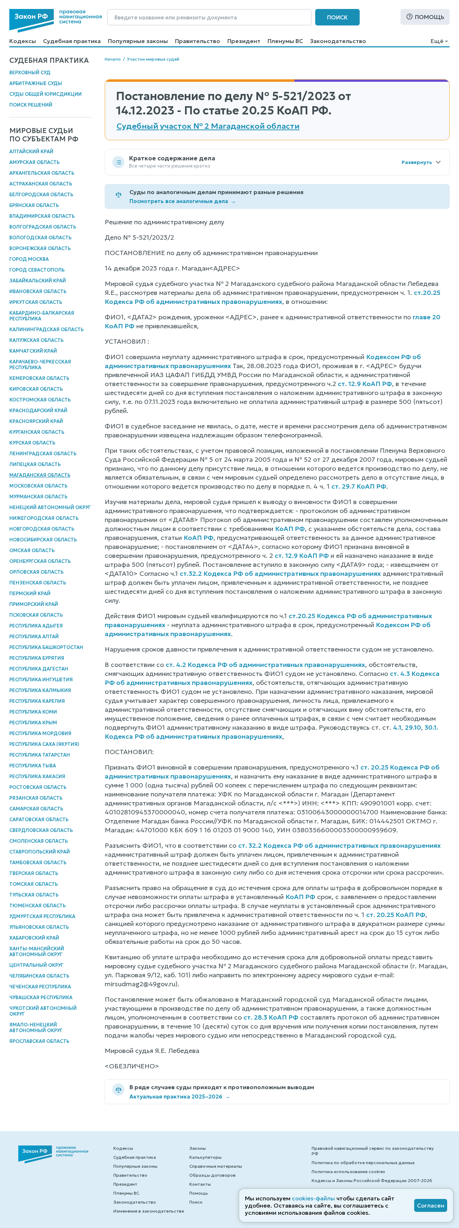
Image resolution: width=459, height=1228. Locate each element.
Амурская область (34, 162)
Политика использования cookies (348, 1171)
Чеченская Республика (40, 987)
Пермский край (30, 594)
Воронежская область (40, 248)
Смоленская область (38, 841)
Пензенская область (37, 583)
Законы (197, 1148)
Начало (113, 59)
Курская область (32, 443)
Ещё (437, 40)
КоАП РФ (290, 528)
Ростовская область (37, 787)
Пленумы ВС (285, 40)
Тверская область (33, 873)
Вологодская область (40, 238)
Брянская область (34, 205)
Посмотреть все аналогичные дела (182, 201)
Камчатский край (33, 351)
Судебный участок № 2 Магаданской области (208, 126)
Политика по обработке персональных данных (363, 1162)
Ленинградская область (42, 454)
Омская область (32, 550)
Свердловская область (41, 830)
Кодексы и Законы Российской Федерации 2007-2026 (372, 1180)
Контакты (200, 1184)
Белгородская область (41, 195)
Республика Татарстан (39, 755)
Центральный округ (36, 965)
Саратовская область (38, 820)
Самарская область (36, 809)
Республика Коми (33, 712)
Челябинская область (39, 976)
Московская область (38, 486)
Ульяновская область (39, 927)
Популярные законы (138, 40)
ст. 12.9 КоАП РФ (365, 384)
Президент (243, 40)
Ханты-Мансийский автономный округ (36, 952)
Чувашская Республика (40, 997)
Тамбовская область (37, 863)
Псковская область (36, 615)
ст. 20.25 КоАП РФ (395, 915)
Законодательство (338, 40)
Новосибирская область (43, 540)
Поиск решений (30, 105)
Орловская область (36, 572)
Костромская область (40, 400)
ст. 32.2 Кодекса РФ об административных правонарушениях (339, 845)
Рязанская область (35, 798)
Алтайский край (31, 152)
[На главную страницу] (55, 21)
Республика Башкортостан (46, 647)
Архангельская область (41, 173)
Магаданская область (39, 475)
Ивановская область (37, 291)
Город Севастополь (37, 270)
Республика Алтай (34, 637)
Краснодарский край (38, 411)
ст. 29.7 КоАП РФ (358, 486)
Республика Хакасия (37, 776)
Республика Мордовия (40, 733)
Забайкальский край (37, 281)
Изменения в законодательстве (148, 1211)
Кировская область (36, 389)
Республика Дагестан (38, 669)
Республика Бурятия (36, 658)
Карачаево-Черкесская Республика (40, 365)
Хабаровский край (34, 938)
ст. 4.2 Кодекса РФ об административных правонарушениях (265, 664)
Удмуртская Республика (42, 916)
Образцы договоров (212, 1175)
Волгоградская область (42, 227)
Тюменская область (37, 906)
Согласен (430, 1205)
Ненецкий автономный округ (50, 507)
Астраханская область (40, 184)
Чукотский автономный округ (43, 1011)
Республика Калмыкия (40, 690)
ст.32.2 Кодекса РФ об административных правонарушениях (280, 573)
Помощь (429, 16)
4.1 (397, 727)
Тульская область (33, 895)
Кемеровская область (39, 378)
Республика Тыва (32, 766)
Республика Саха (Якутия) (44, 744)
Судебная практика (72, 40)
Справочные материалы (215, 1166)
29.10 (413, 727)
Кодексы (22, 40)
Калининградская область (46, 329)
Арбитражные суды (35, 83)
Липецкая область (35, 464)
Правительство (197, 40)
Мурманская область (38, 497)
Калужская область (36, 340)
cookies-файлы (313, 1198)
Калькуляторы (205, 1157)
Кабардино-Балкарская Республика (41, 316)
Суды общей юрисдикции (45, 94)
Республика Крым (33, 723)
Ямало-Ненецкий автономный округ (35, 1028)
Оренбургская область (40, 561)
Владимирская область (42, 216)
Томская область (33, 884)
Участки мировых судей (153, 59)
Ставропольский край (39, 852)
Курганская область (36, 432)
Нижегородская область (44, 518)
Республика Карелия (37, 701)
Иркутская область (35, 302)
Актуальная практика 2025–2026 (179, 1096)
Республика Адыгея (36, 626)
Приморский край (33, 604)
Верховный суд (30, 73)
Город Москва (29, 259)
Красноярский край (36, 421)
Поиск (337, 17)
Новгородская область (41, 529)
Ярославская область (39, 1041)
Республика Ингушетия (41, 680)
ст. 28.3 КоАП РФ (270, 1017)
